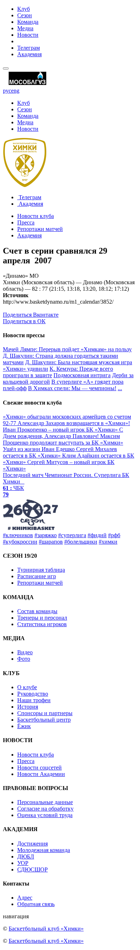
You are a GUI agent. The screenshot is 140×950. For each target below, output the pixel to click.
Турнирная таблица (41, 570)
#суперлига (72, 535)
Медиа (25, 28)
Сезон (24, 15)
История (27, 707)
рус (7, 91)
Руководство (32, 694)
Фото (23, 659)
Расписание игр (36, 576)
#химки (108, 542)
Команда (27, 22)
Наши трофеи (34, 700)
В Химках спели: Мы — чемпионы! (72, 388)
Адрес (24, 898)
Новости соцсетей (39, 767)
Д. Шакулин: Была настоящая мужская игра (78, 362)
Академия (29, 54)
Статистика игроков (42, 624)
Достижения (32, 843)
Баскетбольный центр (44, 720)
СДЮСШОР (32, 869)
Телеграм (28, 48)
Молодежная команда (43, 850)
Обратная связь (36, 904)
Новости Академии (41, 774)
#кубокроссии (20, 542)
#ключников (18, 535)
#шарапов (51, 542)
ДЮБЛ (25, 856)
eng (15, 91)
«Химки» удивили (25, 369)
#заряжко (45, 535)
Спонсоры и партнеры (45, 713)
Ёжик (24, 726)
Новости (27, 35)
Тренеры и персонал (42, 618)
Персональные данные (45, 802)
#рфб (114, 535)
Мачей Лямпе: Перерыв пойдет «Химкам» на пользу (67, 349)
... (120, 388)
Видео (25, 652)
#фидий (97, 535)
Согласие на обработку (45, 809)
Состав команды (37, 611)
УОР (22, 863)
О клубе (27, 687)
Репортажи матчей (40, 229)
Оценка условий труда (45, 815)
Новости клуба (35, 216)
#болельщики (80, 542)
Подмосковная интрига (82, 375)
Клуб (23, 9)
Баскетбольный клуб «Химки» (46, 929)
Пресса (25, 222)
